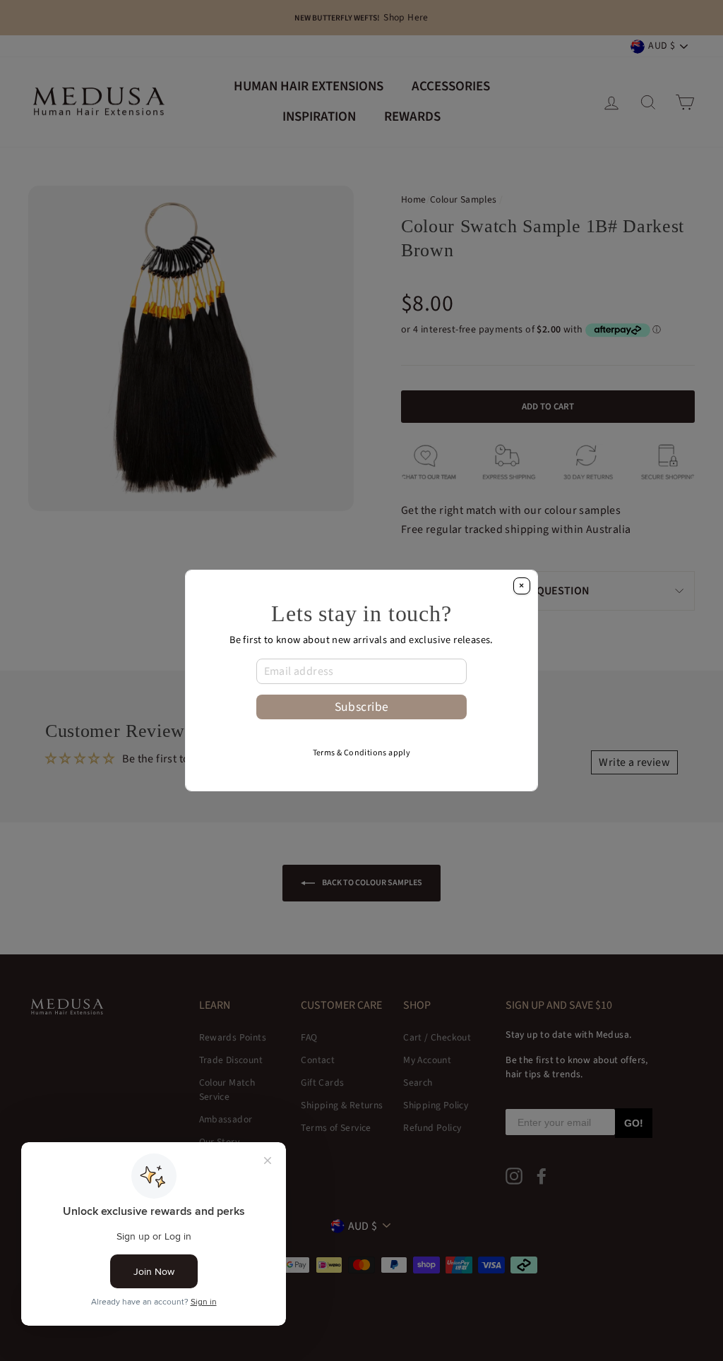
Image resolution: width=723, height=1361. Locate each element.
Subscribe (362, 707)
